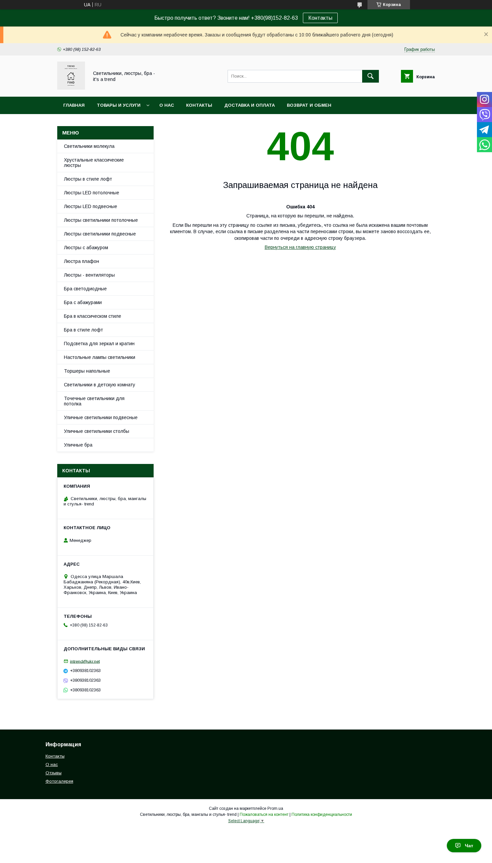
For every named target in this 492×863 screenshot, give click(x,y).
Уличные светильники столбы (96, 431)
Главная (74, 105)
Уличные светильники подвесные (101, 417)
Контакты (320, 18)
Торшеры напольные (87, 371)
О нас (166, 105)
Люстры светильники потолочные (101, 220)
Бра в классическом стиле (92, 316)
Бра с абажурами (83, 302)
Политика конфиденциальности (322, 814)
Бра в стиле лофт (83, 329)
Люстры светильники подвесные (100, 233)
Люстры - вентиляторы (89, 275)
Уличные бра (78, 445)
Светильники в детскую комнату (99, 384)
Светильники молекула (89, 146)
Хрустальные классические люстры (94, 162)
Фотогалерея (59, 781)
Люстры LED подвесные (90, 206)
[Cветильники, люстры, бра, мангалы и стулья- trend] (71, 88)
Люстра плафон (81, 261)
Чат (469, 845)
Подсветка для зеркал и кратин (99, 343)
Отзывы (54, 772)
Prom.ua (275, 808)
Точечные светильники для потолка (94, 401)
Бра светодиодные (85, 288)
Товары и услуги (119, 105)
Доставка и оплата (249, 105)
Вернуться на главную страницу (300, 247)
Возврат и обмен (309, 105)
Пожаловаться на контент (264, 814)
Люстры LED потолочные (91, 192)
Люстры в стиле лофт (88, 179)
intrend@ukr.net (85, 661)
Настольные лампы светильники (99, 357)
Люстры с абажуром (86, 247)
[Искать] (370, 76)
